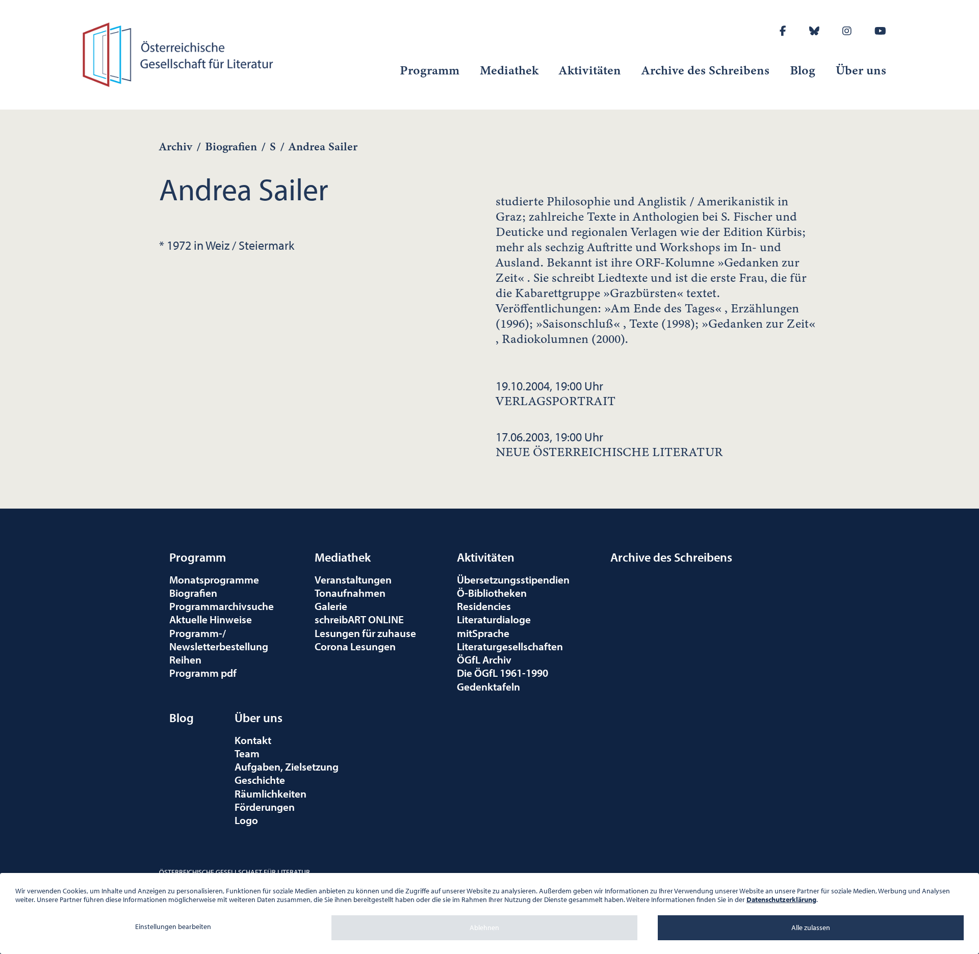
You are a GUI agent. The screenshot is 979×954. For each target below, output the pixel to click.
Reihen (185, 659)
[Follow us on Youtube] (880, 30)
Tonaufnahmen (350, 592)
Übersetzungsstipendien (513, 579)
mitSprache (483, 633)
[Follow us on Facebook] (783, 30)
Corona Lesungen (355, 646)
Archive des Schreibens (705, 70)
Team (247, 753)
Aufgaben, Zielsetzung (287, 766)
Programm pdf (203, 672)
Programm (429, 70)
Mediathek (509, 70)
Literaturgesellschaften (510, 646)
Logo (246, 820)
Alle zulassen (810, 927)
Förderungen (265, 806)
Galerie (331, 606)
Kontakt (253, 740)
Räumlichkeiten (270, 793)
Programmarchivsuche (221, 606)
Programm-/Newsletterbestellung (218, 639)
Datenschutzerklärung (781, 899)
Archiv (175, 146)
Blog (802, 70)
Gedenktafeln (488, 686)
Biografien (231, 146)
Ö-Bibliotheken (492, 592)
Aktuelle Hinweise (210, 619)
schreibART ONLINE (359, 619)
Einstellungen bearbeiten (173, 926)
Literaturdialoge (494, 619)
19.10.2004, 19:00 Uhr (555, 393)
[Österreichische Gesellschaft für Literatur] (180, 53)
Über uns (861, 70)
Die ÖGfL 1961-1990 (502, 672)
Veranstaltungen (353, 579)
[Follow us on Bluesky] (814, 30)
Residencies (484, 606)
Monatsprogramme (214, 579)
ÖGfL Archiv (484, 659)
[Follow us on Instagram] (847, 30)
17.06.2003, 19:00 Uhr (609, 444)
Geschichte (260, 779)
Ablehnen (484, 927)
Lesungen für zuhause (365, 633)
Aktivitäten (590, 70)
